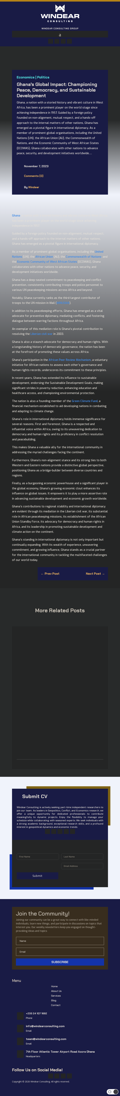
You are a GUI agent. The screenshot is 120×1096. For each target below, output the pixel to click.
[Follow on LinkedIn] (69, 41)
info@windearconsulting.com (45, 1026)
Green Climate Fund (85, 401)
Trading (46, 738)
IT (34, 697)
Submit (37, 876)
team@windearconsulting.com (46, 1039)
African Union (44, 257)
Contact (55, 1005)
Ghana (16, 215)
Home (54, 986)
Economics (26, 77)
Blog (53, 1000)
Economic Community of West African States (47, 262)
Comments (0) (33, 176)
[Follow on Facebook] (50, 41)
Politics (43, 77)
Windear (33, 187)
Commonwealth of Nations (83, 257)
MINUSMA (63, 303)
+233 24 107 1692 (36, 1013)
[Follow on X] (56, 41)
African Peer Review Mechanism (70, 360)
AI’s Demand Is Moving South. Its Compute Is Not (49, 692)
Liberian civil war (41, 334)
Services (56, 996)
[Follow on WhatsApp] (63, 41)
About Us (56, 991)
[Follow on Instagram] (60, 831)
